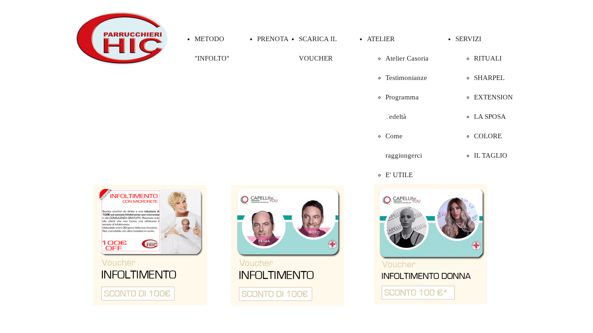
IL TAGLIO (490, 155)
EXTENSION (493, 97)
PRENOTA (273, 39)
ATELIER (381, 39)
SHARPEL (489, 77)
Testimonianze (406, 77)
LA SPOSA (490, 116)
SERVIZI (468, 39)
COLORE (488, 136)
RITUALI (488, 58)
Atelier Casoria (407, 58)
